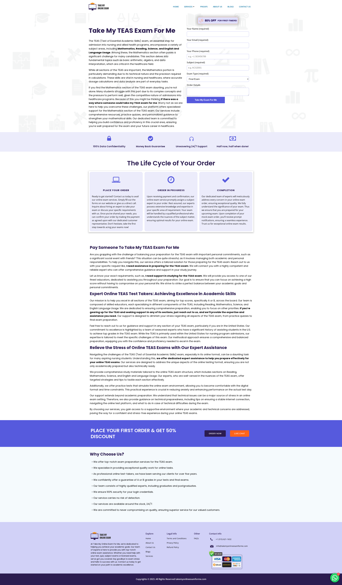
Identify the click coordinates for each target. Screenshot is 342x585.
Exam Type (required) (198, 73)
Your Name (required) (198, 28)
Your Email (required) (197, 40)
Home (176, 6)
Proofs (204, 6)
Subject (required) (196, 62)
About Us (217, 6)
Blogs (231, 6)
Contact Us (245, 6)
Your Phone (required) (198, 51)
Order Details (193, 85)
